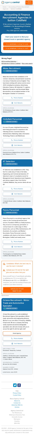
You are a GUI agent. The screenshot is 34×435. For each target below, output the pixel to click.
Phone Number (18, 98)
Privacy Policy (17, 393)
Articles (17, 407)
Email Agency (17, 333)
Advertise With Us (17, 405)
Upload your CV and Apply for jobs (17, 290)
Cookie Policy (17, 395)
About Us (17, 400)
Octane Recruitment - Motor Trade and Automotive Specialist (16, 303)
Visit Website (18, 103)
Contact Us (17, 403)
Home (4, 7)
